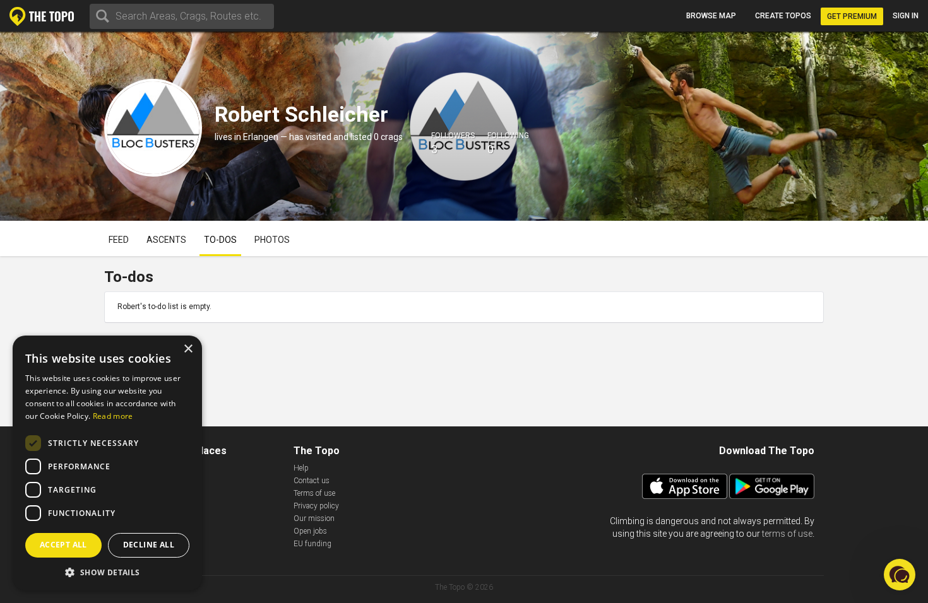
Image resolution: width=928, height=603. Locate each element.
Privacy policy (316, 505)
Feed (119, 240)
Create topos (783, 15)
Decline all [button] (148, 544)
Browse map (711, 15)
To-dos (220, 240)
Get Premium (852, 16)
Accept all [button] (63, 544)
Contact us (312, 480)
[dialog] (107, 463)
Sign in (906, 15)
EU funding (312, 543)
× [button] (188, 349)
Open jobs (310, 531)
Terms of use (314, 493)
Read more (113, 416)
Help (301, 468)
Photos (272, 240)
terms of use (787, 534)
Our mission (314, 518)
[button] (107, 572)
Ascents (166, 240)
